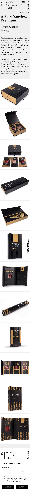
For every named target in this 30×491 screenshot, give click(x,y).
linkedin (27, 5)
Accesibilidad (5, 467)
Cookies (18, 463)
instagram (27, 9)
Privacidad (11, 463)
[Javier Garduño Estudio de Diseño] (9, 5)
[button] (23, 3)
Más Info (22, 487)
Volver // (23, 12)
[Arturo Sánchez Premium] (15, 94)
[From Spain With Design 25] (28, 245)
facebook (27, 452)
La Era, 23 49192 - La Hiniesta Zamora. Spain (13, 471)
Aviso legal (4, 463)
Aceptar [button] (8, 487)
